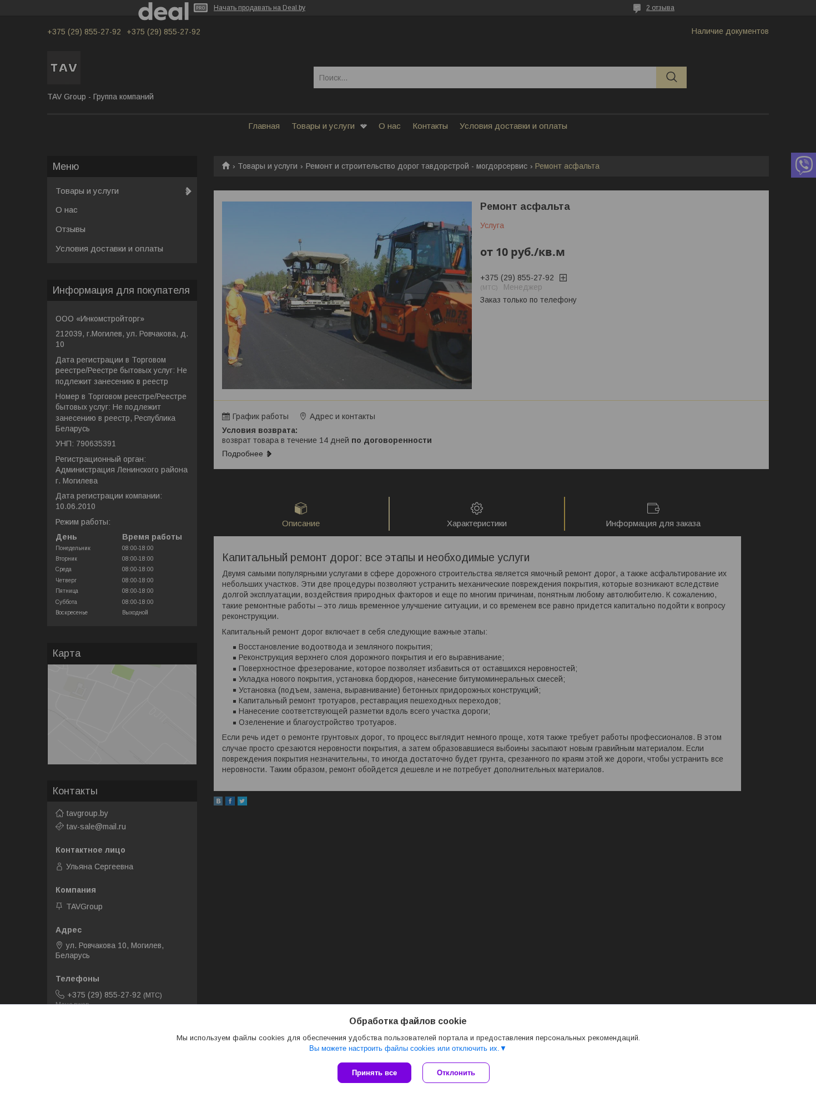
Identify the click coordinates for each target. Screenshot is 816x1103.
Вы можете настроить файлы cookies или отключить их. (404, 1048)
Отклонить (456, 1073)
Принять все (374, 1073)
